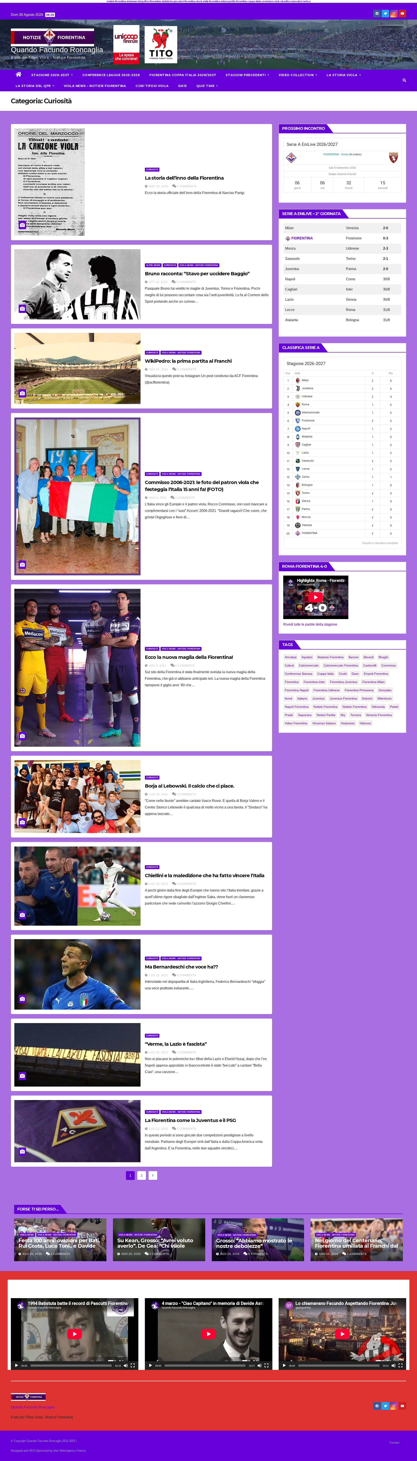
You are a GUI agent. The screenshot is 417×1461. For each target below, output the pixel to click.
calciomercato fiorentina (341, 665)
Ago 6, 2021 (158, 497)
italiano (302, 698)
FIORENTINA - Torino (336, 154)
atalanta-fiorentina (330, 657)
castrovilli (369, 665)
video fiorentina (296, 723)
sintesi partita (325, 715)
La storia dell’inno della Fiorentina (184, 178)
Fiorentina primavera (359, 690)
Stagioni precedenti (246, 75)
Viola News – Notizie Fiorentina (95, 86)
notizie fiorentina (355, 706)
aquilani (306, 657)
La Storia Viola (342, 75)
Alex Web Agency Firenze (69, 1450)
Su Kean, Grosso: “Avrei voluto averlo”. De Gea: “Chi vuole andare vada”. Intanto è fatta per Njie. (158, 1248)
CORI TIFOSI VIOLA (152, 86)
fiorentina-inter (314, 682)
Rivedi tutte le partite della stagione (310, 624)
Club (297, 373)
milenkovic (384, 698)
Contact (394, 1442)
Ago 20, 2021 (158, 369)
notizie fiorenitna (325, 706)
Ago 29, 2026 (32, 1254)
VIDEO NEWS (27, 1235)
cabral (289, 665)
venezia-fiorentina (379, 715)
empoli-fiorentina (376, 673)
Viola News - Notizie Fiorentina (199, 265)
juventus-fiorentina (343, 698)
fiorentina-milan (373, 682)
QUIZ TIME (205, 86)
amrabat (290, 657)
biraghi (383, 657)
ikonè (288, 698)
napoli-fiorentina (296, 706)
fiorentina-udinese (326, 690)
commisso (388, 665)
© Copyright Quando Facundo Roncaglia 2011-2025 (43, 1441)
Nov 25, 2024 (158, 186)
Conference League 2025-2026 (111, 75)
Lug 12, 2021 (158, 1052)
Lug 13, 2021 (158, 975)
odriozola (378, 706)
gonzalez (385, 690)
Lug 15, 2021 (158, 883)
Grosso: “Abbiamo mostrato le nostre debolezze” (254, 1243)
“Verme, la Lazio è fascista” (176, 1044)
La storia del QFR (34, 86)
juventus (318, 698)
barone (354, 657)
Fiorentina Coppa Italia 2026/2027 (182, 75)
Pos (288, 373)
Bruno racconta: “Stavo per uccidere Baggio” (197, 274)
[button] (404, 80)
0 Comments (187, 186)
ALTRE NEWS (153, 265)
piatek (394, 706)
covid (343, 673)
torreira (355, 715)
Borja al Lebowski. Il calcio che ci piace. (189, 786)
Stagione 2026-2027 (50, 75)
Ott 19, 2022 (158, 282)
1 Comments (185, 497)
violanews (348, 723)
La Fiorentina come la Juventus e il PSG (190, 1120)
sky (342, 715)
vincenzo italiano (324, 723)
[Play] (16, 1365)
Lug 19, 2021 (158, 794)
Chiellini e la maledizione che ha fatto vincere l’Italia (204, 875)
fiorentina (292, 682)
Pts (391, 373)
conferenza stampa (298, 673)
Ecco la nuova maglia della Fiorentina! (189, 657)
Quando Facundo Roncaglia (57, 49)
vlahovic (365, 723)
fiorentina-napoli (296, 690)
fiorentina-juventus (343, 682)
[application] (74, 1334)
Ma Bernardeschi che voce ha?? (181, 967)
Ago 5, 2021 (158, 665)
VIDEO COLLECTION (297, 75)
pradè (289, 715)
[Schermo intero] (133, 1365)
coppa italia (325, 673)
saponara (304, 715)
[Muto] (126, 1365)
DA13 (182, 86)
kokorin (367, 698)
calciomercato (309, 665)
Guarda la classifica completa (380, 543)
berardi (369, 657)
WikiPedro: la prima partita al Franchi (188, 361)
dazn (355, 673)
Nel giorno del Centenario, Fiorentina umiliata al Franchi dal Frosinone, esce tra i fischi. (356, 1245)
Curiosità (152, 169)
